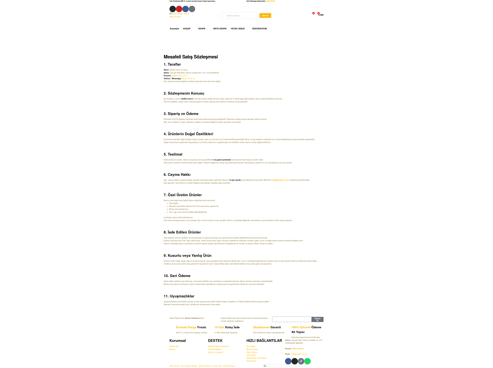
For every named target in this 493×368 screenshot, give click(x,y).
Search (265, 15)
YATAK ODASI (238, 28)
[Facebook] (185, 9)
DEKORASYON (259, 28)
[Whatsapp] (307, 361)
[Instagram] (172, 9)
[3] (311, 14)
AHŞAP (187, 28)
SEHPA (201, 28)
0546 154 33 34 (188, 78)
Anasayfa (174, 28)
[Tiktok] (192, 9)
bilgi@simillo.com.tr (299, 354)
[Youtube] (179, 9)
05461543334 (271, 1)
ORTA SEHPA (220, 28)
